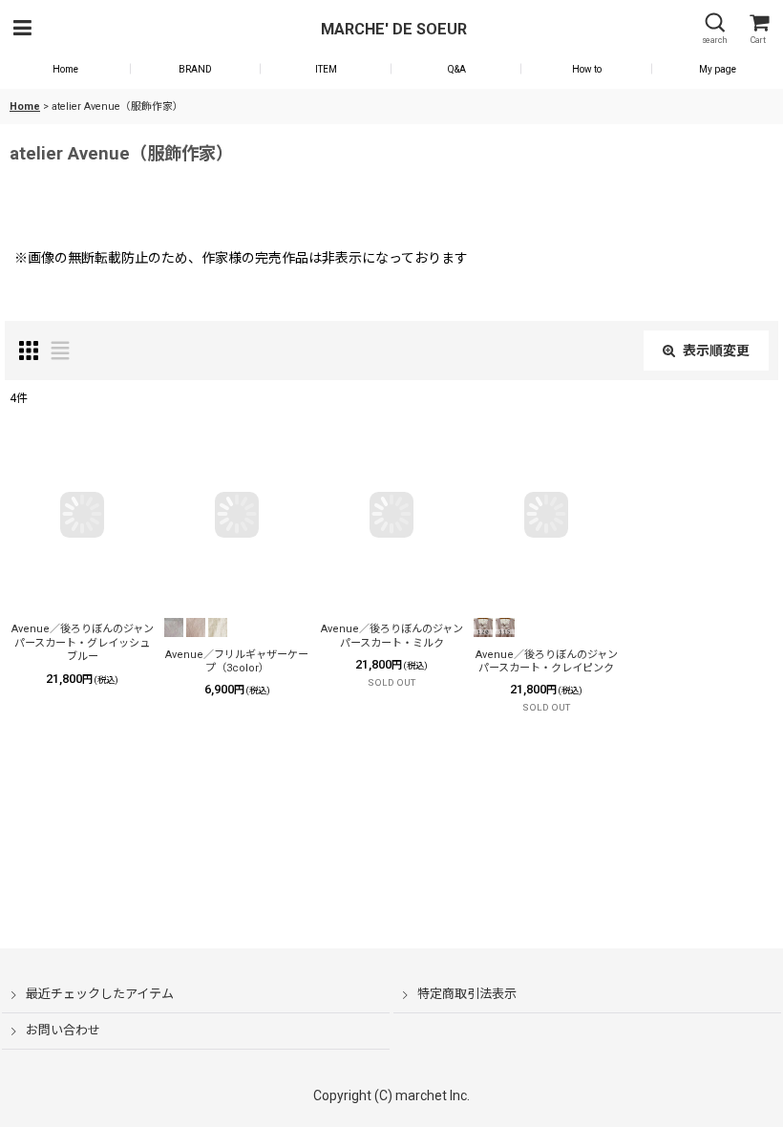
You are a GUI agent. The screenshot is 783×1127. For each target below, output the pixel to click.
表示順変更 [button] (716, 350)
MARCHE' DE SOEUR (394, 29)
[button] (22, 29)
